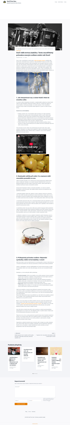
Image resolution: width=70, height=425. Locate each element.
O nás (65, 1)
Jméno (17, 400)
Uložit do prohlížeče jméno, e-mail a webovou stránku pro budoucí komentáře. (48, 399)
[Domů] (16, 48)
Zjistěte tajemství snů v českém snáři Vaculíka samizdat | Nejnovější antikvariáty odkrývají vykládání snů (24, 335)
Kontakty (33, 411)
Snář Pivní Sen (19, 57)
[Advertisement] (35, 12)
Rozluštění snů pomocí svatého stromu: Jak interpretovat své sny (42, 360)
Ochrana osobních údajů (40, 417)
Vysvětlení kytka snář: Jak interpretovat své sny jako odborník (28, 352)
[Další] (60, 360)
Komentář (17, 386)
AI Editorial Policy (35, 423)
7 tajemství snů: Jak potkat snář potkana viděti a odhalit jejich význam (45, 335)
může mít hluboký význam (39, 60)
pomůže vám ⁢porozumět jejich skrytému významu (31, 303)
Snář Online (60, 1)
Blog (26, 411)
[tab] (34, 373)
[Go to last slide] (10, 360)
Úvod (56, 1)
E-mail (30, 400)
